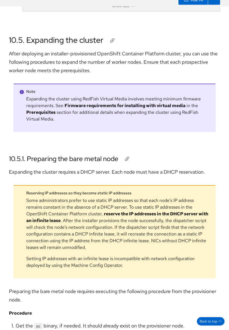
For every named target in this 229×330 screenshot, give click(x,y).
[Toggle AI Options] (214, 7)
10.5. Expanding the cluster (56, 40)
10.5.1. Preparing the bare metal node (63, 158)
